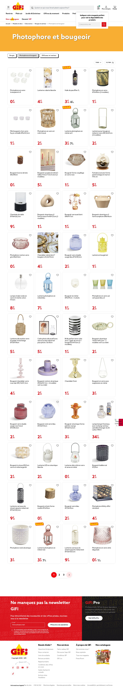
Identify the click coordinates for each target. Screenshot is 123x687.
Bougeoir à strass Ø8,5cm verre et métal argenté (19, 466)
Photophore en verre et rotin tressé (46, 132)
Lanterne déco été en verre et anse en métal (75, 466)
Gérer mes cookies (79, 685)
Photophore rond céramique (20, 548)
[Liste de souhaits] (30, 70)
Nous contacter (43, 652)
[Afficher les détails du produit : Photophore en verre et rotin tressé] (48, 118)
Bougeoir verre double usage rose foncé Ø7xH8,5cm (18, 426)
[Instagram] (18, 667)
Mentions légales (49, 685)
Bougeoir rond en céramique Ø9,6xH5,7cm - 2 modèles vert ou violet (47, 383)
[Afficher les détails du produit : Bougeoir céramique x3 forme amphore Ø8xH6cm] (102, 201)
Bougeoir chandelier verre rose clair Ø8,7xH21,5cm (19, 382)
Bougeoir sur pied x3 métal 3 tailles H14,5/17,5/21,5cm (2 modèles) (47, 175)
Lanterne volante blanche (46, 90)
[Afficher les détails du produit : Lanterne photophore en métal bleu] (48, 283)
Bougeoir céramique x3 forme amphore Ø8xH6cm (102, 215)
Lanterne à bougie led (100, 255)
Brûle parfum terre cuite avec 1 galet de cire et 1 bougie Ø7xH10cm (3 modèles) (73, 341)
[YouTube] (23, 667)
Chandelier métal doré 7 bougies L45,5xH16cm (46, 256)
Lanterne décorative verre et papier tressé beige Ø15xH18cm (19, 341)
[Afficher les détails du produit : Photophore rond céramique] (20, 535)
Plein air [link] (19, 14)
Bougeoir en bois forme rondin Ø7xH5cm (45, 507)
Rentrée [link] (9, 14)
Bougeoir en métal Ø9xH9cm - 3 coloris (72, 297)
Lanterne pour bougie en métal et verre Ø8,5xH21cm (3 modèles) (102, 133)
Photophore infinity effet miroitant (101, 507)
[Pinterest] (27, 667)
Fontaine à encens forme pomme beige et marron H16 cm (101, 175)
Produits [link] (65, 14)
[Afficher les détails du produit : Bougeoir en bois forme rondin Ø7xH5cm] (48, 493)
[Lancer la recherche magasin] (104, 24)
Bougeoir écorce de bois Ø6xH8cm (19, 174)
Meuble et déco (18, 24)
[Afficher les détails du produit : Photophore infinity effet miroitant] (102, 493)
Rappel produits (43, 662)
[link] (66, 16)
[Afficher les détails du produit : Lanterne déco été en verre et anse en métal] (75, 453)
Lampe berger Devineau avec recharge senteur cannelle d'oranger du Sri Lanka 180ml (101, 427)
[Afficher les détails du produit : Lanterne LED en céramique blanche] (48, 453)
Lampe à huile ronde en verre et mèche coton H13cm (18, 298)
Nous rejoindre (81, 652)
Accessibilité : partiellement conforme (99, 685)
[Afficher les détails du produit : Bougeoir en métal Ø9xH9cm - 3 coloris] (75, 283)
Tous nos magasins (82, 655)
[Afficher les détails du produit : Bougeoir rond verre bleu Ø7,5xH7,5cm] (48, 410)
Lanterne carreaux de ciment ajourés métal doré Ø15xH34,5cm (74, 550)
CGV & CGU (38, 685)
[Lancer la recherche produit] (32, 8)
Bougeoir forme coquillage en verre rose (74, 174)
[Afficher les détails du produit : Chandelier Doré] (75, 368)
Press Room (80, 658)
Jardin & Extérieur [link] (32, 14)
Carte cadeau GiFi (63, 649)
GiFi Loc (59, 658)
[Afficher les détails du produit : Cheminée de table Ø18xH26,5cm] (20, 201)
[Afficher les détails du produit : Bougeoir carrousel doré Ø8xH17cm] (75, 201)
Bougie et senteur (40, 24)
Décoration (28, 24)
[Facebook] (13, 667)
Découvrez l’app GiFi (64, 652)
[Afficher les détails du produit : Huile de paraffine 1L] (75, 78)
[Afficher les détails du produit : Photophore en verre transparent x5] (20, 78)
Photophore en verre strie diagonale (101, 549)
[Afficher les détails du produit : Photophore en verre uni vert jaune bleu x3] (102, 283)
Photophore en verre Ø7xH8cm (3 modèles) (100, 91)
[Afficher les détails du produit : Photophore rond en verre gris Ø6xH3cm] (20, 242)
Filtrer (108, 62)
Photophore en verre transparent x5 (17, 91)
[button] (98, 8)
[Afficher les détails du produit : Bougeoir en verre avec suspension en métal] (102, 368)
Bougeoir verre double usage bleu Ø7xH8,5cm (73, 256)
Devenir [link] (26, 19)
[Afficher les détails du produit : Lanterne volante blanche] (48, 78)
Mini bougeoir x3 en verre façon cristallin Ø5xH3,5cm (20, 132)
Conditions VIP (62, 655)
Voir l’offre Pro (94, 618)
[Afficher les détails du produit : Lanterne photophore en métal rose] (48, 535)
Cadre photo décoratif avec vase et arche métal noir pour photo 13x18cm (47, 341)
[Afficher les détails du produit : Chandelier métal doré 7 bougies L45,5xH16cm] (48, 242)
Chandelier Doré (71, 381)
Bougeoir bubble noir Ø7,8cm (99, 466)
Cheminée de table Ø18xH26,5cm (17, 215)
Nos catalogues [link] (12, 19)
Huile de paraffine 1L (72, 90)
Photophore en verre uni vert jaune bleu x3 (101, 297)
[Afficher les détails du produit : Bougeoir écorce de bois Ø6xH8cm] (20, 160)
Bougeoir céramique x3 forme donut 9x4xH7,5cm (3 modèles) (47, 216)
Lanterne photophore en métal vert (74, 132)
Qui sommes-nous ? (82, 649)
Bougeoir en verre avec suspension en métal (100, 382)
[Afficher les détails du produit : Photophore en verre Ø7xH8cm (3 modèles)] (102, 78)
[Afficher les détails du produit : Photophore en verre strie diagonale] (102, 535)
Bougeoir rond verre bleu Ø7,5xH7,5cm (46, 425)
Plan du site (28, 685)
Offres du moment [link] (51, 14)
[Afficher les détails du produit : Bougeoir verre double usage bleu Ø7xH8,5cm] (75, 242)
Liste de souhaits (44, 655)
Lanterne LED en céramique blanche (47, 466)
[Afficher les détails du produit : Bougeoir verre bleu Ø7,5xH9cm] (75, 493)
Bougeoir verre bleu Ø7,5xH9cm (72, 507)
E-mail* (14, 622)
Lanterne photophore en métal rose (46, 549)
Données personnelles (64, 685)
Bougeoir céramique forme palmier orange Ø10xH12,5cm (74, 426)
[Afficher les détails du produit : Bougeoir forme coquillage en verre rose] (75, 160)
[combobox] (62, 8)
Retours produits (43, 658)
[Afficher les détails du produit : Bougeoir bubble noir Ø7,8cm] (102, 453)
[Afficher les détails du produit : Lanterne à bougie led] (102, 242)
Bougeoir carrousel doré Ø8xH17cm (73, 215)
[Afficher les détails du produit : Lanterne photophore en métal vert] (75, 118)
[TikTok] (13, 674)
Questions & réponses (45, 649)
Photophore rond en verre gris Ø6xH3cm (19, 256)
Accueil (8, 24)
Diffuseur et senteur (49, 55)
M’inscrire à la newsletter (59, 625)
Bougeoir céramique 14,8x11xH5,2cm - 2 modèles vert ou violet (100, 341)
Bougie (12, 55)
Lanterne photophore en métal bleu (46, 297)
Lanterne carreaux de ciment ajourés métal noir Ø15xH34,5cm (19, 508)
